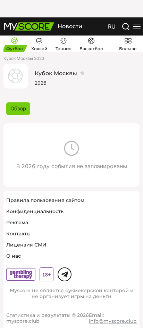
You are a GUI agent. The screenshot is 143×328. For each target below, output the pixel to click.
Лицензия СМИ (26, 245)
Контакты (18, 234)
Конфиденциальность (35, 211)
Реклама (17, 222)
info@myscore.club (113, 321)
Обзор (18, 108)
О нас (13, 256)
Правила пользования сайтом (45, 200)
